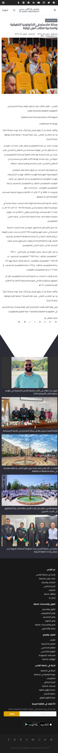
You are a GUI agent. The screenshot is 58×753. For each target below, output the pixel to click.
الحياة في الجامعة (48, 670)
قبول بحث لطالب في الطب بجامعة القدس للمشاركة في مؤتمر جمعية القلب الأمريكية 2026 (31, 392)
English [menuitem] (5, 10)
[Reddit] (28, 3)
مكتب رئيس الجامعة (47, 578)
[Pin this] (39, 322)
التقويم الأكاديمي (48, 651)
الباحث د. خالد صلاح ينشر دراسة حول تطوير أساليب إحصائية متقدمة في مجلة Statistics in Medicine (30, 469)
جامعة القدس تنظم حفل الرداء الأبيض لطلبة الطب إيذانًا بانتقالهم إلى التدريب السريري (31, 509)
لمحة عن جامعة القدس (45, 574)
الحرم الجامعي (49, 586)
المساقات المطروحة (47, 655)
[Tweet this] (49, 322)
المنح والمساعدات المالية (45, 624)
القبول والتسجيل (48, 609)
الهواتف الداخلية (48, 659)
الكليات (52, 640)
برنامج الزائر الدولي (48, 628)
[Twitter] (49, 3)
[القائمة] (14, 10)
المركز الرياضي (49, 682)
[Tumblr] (18, 3)
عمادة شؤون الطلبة (47, 690)
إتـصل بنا (52, 598)
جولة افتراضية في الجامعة (44, 674)
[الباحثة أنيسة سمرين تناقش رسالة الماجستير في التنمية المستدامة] (29, 398)
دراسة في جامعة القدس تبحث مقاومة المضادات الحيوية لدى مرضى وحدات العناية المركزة (32, 550)
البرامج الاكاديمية (48, 643)
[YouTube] (39, 3)
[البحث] (55, 10)
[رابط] (29, 10)
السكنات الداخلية (48, 686)
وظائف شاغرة (49, 594)
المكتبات (51, 590)
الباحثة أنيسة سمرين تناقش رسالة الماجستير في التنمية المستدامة (30, 431)
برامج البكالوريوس (48, 613)
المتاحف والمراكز (48, 582)
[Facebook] (54, 3)
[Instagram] (44, 3)
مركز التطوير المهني (47, 697)
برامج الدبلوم (50, 621)
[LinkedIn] (34, 3)
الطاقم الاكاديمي (48, 647)
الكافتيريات (51, 678)
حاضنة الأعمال (49, 693)
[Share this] (54, 322)
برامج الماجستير (49, 617)
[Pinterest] (23, 3)
